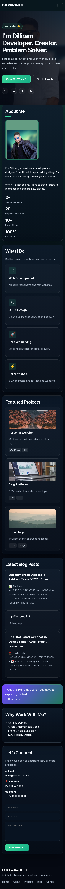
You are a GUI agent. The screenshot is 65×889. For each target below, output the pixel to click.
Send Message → (17, 848)
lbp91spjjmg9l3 (19, 616)
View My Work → (16, 79)
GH (5, 91)
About (16, 881)
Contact (50, 881)
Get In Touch (45, 79)
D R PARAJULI (14, 5)
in (14, 91)
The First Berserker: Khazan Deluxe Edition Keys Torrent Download (28, 641)
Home (5, 881)
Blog (39, 881)
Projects (28, 881)
